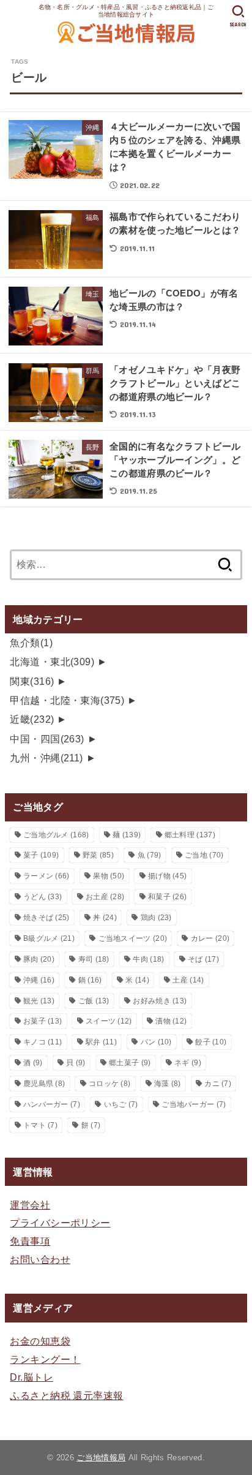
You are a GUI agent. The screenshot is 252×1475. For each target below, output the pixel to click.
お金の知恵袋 (40, 1340)
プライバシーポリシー (60, 1222)
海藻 (167, 1083)
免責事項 (30, 1241)
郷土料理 (190, 835)
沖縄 (38, 980)
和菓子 (167, 896)
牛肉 (148, 959)
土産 (188, 980)
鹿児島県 (44, 1083)
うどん (42, 896)
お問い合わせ (40, 1259)
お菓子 (42, 1021)
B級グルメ (49, 938)
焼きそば (46, 917)
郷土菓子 (129, 1062)
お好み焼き (160, 1001)
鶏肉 (156, 917)
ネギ (187, 1062)
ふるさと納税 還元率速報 (66, 1395)
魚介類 (31, 642)
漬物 (171, 1021)
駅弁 (101, 1042)
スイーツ (109, 1021)
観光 (38, 1001)
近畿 (32, 719)
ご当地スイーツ (133, 938)
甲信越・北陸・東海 (67, 700)
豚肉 (38, 959)
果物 (108, 876)
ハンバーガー (51, 1104)
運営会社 (30, 1204)
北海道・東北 (52, 661)
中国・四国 (47, 738)
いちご (121, 1104)
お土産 (105, 896)
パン (156, 1042)
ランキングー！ (45, 1359)
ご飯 (93, 1001)
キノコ (42, 1042)
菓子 (41, 855)
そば (203, 959)
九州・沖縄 (46, 757)
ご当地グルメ (56, 835)
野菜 (98, 855)
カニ (217, 1083)
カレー (210, 938)
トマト (40, 1125)
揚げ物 (167, 876)
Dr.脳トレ (31, 1377)
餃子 (210, 1042)
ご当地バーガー (193, 1104)
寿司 (93, 959)
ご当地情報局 (100, 1457)
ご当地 (204, 855)
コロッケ (109, 1083)
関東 (32, 681)
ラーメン (46, 876)
